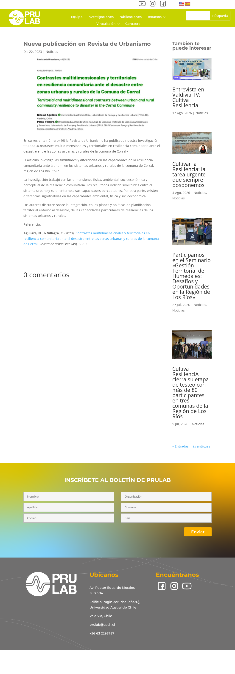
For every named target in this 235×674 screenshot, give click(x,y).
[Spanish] (187, 4)
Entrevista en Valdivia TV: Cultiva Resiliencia (188, 97)
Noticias (52, 51)
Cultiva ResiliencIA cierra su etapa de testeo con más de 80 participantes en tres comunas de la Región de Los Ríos (190, 392)
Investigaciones (101, 17)
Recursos (154, 17)
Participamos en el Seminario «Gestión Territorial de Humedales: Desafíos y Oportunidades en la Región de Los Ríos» (191, 276)
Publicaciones (130, 17)
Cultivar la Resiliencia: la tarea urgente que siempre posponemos (189, 174)
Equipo (77, 17)
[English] (182, 4)
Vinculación (106, 24)
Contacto (132, 24)
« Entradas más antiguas (191, 446)
